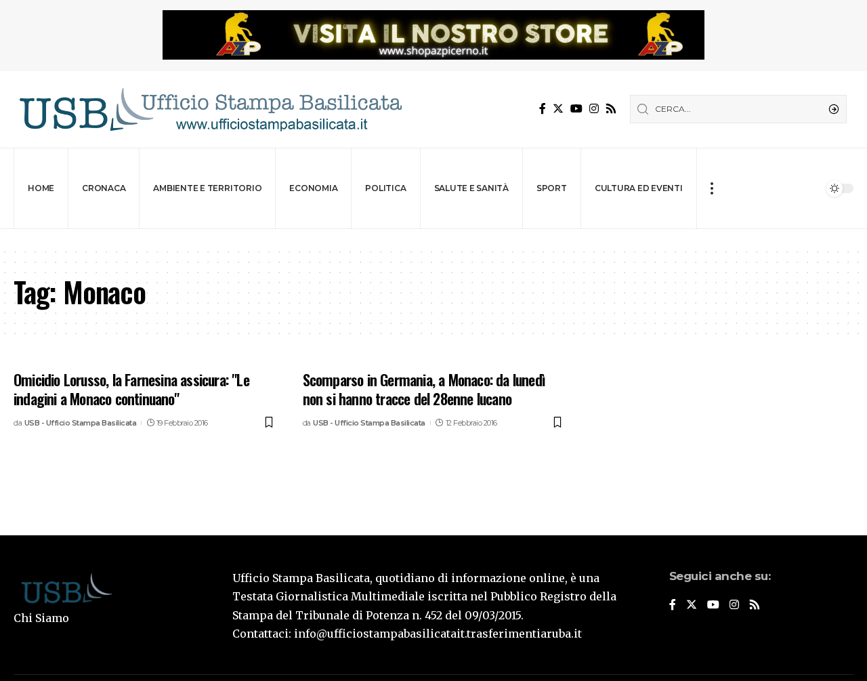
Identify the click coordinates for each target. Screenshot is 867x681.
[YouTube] (576, 109)
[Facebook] (542, 109)
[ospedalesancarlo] (433, 238)
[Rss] (611, 109)
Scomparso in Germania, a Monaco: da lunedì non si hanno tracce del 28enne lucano (424, 389)
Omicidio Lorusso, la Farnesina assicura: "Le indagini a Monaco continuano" (131, 389)
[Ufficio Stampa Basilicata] (210, 109)
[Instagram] (594, 109)
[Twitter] (558, 109)
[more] (711, 188)
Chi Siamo (41, 618)
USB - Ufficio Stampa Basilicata (80, 423)
